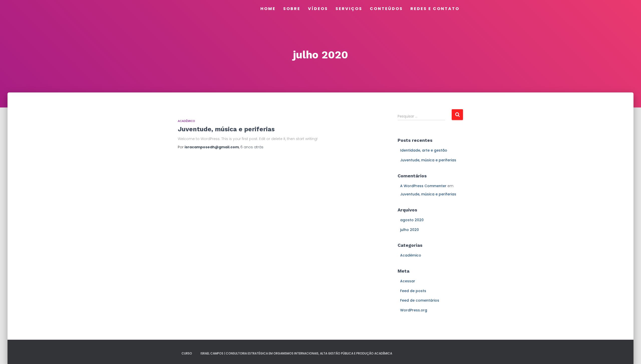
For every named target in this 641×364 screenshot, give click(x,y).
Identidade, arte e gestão (423, 150)
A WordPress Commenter (423, 185)
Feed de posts (413, 290)
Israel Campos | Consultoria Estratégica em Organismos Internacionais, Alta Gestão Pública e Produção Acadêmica (296, 353)
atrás (251, 147)
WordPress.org (413, 310)
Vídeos (318, 9)
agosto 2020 (412, 219)
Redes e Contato (434, 9)
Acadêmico (186, 121)
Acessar (407, 281)
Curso (187, 353)
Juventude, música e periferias (226, 129)
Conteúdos (386, 9)
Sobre (291, 9)
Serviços (349, 9)
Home (268, 9)
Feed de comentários (419, 300)
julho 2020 (409, 229)
